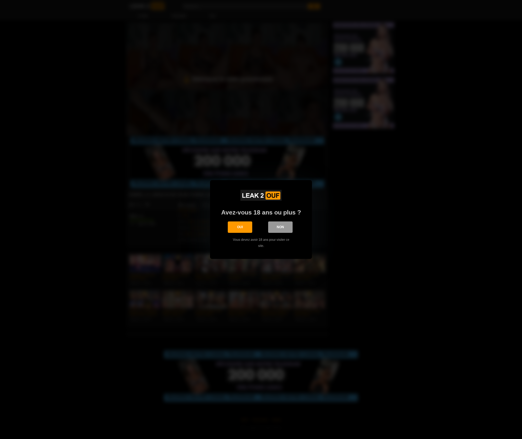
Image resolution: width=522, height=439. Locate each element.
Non (280, 227)
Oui (240, 227)
